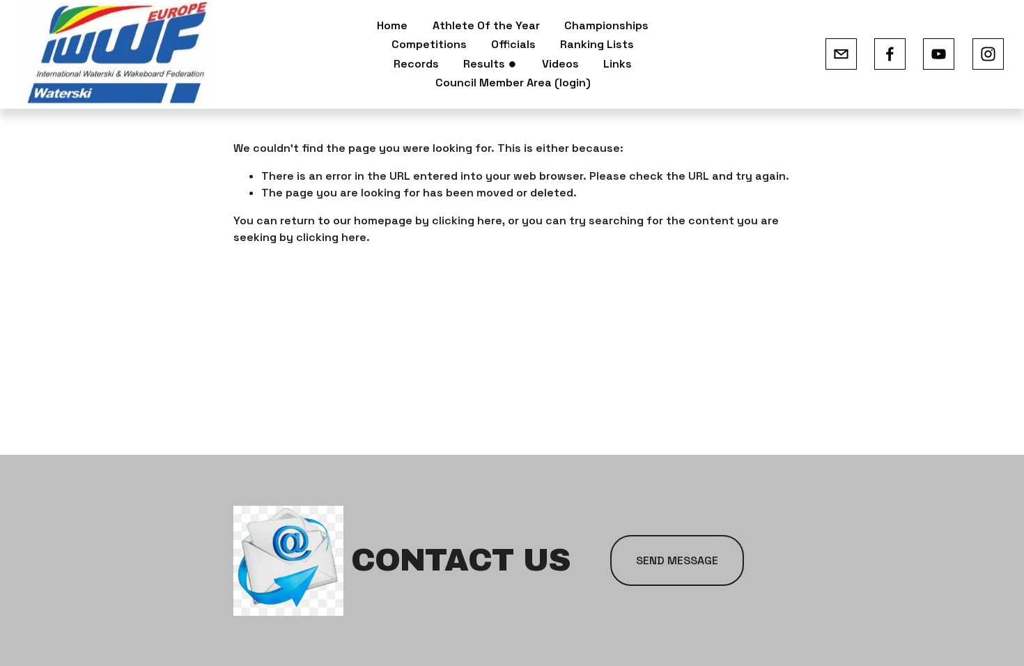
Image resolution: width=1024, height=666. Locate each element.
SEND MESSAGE (677, 560)
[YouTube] (938, 54)
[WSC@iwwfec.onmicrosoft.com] (841, 54)
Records (416, 63)
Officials (513, 44)
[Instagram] (988, 54)
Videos (560, 63)
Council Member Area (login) (513, 82)
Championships (606, 25)
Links (617, 63)
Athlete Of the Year (486, 25)
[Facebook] (890, 54)
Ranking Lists (597, 44)
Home (392, 25)
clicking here (467, 220)
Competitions (429, 44)
